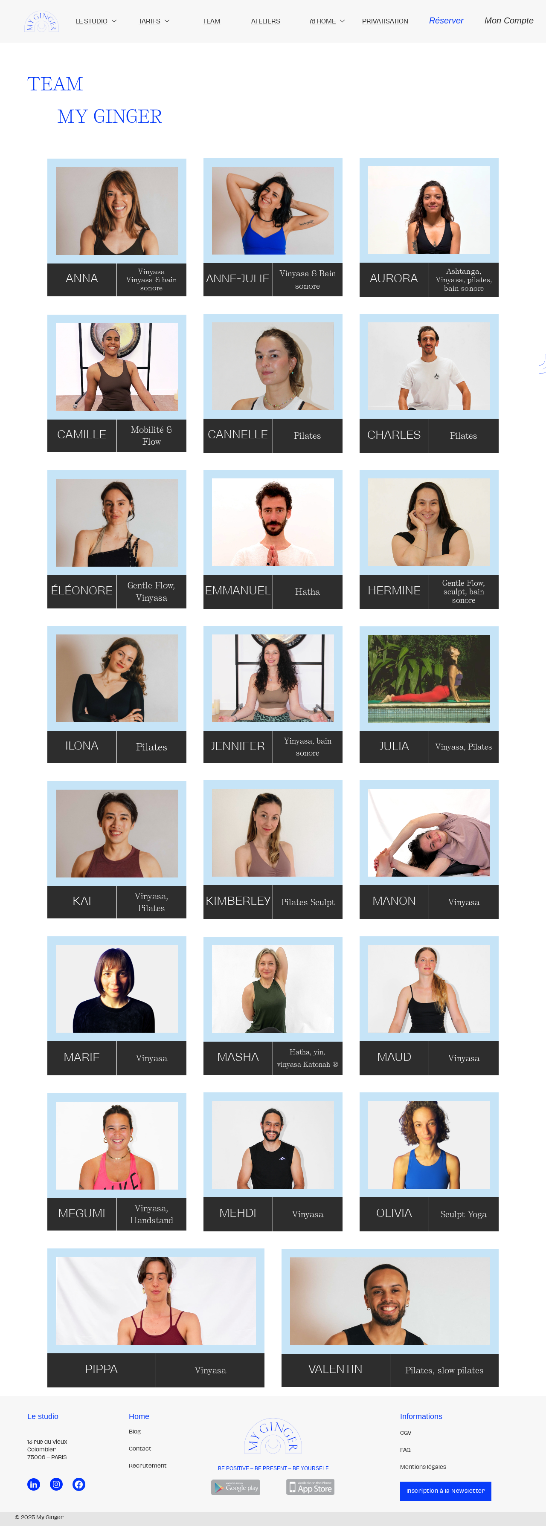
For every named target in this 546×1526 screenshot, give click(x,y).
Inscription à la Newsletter (446, 1491)
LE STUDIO (91, 21)
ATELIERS (265, 21)
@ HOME (323, 21)
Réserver (446, 20)
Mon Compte (509, 20)
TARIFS (149, 21)
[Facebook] (79, 1484)
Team (212, 21)
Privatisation (385, 21)
